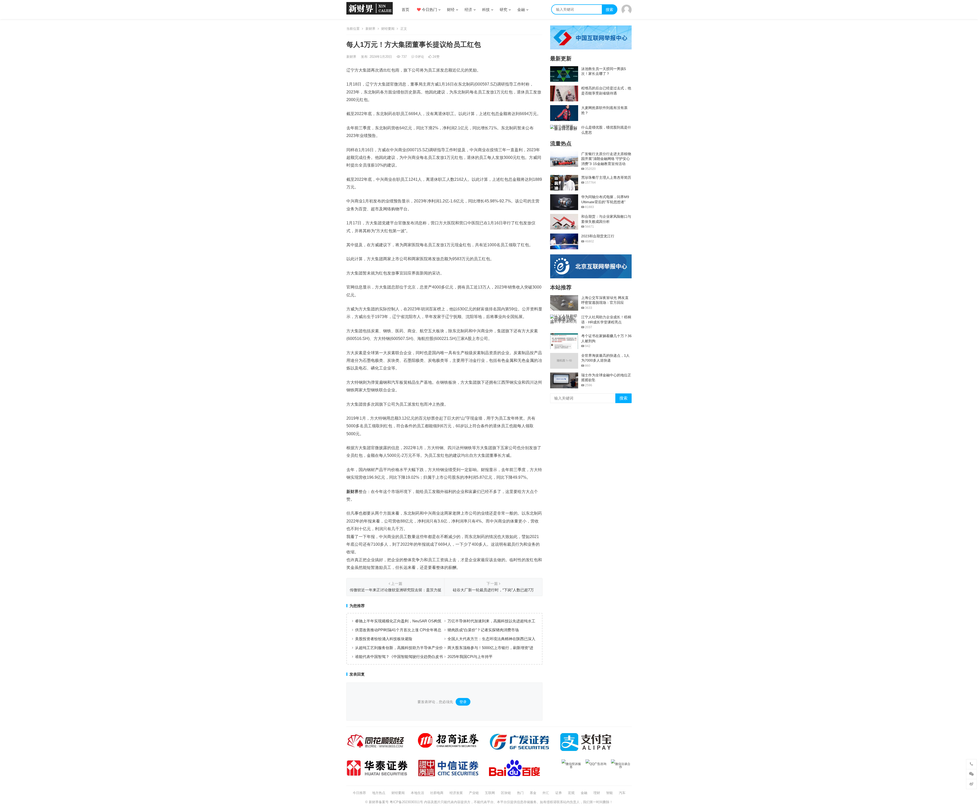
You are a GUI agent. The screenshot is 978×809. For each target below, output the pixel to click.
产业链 (474, 793)
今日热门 (429, 9)
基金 (533, 793)
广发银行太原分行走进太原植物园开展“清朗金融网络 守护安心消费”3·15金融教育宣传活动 (606, 159)
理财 (596, 793)
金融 (521, 9)
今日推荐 (359, 793)
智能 (609, 793)
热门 (520, 793)
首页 (405, 9)
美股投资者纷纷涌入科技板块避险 (383, 639)
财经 (451, 9)
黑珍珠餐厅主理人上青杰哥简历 (606, 177)
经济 (468, 9)
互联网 (490, 793)
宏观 (571, 793)
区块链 (506, 793)
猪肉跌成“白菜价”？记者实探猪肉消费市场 (483, 630)
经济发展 (456, 793)
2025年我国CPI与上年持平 (470, 656)
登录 (463, 702)
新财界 (370, 29)
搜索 (609, 9)
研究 (503, 9)
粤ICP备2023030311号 (406, 802)
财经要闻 (388, 29)
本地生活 (417, 793)
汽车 (622, 793)
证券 (558, 793)
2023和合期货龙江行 (597, 236)
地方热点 (378, 793)
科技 (486, 9)
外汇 (545, 793)
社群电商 (436, 793)
